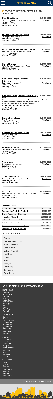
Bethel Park (7, 319)
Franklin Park (7, 294)
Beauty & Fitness (11, 241)
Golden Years (9, 251)
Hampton (6, 296)
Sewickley (6, 373)
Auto (6, 238)
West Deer (6, 309)
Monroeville (7, 345)
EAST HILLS (7, 337)
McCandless (7, 300)
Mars (4, 298)
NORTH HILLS (7, 290)
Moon (5, 368)
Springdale (6, 354)
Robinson (6, 371)
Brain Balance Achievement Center (18, 49)
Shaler (5, 307)
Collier (5, 362)
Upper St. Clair (8, 330)
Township (8, 273)
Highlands (6, 341)
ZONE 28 (6, 191)
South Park (7, 328)
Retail (6, 267)
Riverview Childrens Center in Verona (15, 226)
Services (7, 270)
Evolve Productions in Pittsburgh (14, 214)
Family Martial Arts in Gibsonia (13, 208)
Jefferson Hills (8, 323)
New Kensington (8, 347)
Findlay (5, 364)
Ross (4, 305)
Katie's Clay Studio (11, 118)
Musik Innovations (10, 147)
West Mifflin (7, 332)
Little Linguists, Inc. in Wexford (13, 223)
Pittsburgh (6, 304)
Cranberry (6, 293)
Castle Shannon (8, 321)
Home (6, 257)
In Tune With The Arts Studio (15, 35)
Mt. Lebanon (7, 324)
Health (6, 254)
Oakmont (6, 349)
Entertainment (10, 245)
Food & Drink (9, 248)
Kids (6, 260)
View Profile (46, 20)
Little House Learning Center (15, 133)
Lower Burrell (7, 343)
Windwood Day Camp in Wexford (14, 229)
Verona (5, 356)
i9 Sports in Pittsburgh (10, 217)
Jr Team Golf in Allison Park (12, 220)
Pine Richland (8, 302)
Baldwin (5, 317)
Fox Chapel (7, 340)
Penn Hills (6, 351)
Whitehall (6, 334)
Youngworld (8, 162)
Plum (4, 352)
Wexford (6, 311)
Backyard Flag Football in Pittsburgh (15, 211)
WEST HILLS (7, 360)
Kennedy (6, 366)
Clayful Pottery (9, 64)
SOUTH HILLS (7, 315)
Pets (6, 264)
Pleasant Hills (8, 326)
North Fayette (7, 370)
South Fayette (8, 375)
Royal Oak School (10, 18)
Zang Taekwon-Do (10, 177)
